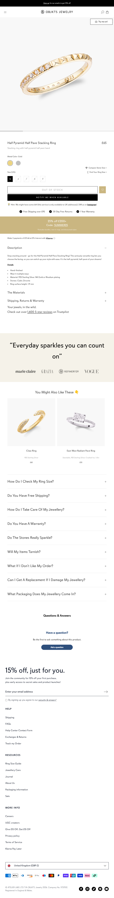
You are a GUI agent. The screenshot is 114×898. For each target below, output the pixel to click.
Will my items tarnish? (24, 552)
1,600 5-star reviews (39, 312)
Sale (7, 796)
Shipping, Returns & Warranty (25, 301)
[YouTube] (106, 889)
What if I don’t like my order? (30, 566)
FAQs (8, 723)
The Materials (16, 292)
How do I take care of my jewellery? (35, 509)
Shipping (9, 717)
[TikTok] (94, 889)
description (14, 248)
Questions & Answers (57, 615)
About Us (10, 783)
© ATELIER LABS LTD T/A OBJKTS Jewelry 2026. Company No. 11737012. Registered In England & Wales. (36, 889)
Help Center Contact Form (18, 730)
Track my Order (13, 743)
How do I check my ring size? (30, 481)
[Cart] (107, 12)
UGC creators (12, 822)
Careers (9, 816)
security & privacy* (47, 699)
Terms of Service (13, 842)
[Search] (102, 12)
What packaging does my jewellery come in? (41, 594)
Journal (9, 776)
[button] (102, 189)
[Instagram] (87, 889)
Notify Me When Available (52, 197)
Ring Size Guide (13, 763)
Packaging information (16, 789)
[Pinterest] (100, 889)
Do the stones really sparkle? (29, 537)
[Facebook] (81, 889)
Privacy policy (12, 835)
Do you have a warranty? (26, 523)
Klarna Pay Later (13, 848)
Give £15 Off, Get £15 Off (17, 829)
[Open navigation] (5, 12)
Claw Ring (31, 450)
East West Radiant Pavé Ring (81, 450)
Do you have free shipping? (28, 495)
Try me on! (103, 21)
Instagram (91, 204)
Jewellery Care (13, 770)
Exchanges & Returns (15, 736)
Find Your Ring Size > (98, 172)
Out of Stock (52, 190)
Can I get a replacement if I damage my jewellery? (46, 580)
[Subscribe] (106, 692)
